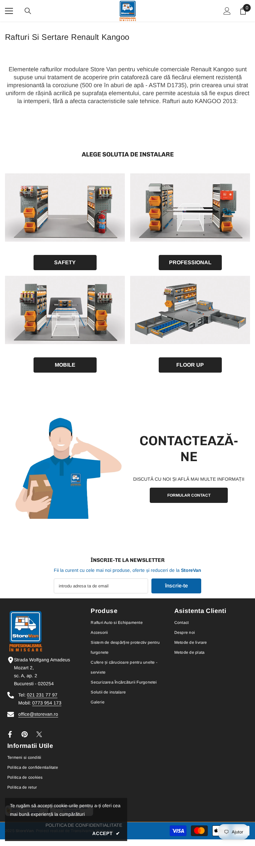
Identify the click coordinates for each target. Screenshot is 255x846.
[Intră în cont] (227, 11)
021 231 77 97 (42, 694)
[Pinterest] (25, 734)
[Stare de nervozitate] (39, 734)
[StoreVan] (65, 207)
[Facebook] (10, 734)
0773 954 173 (46, 702)
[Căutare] (28, 11)
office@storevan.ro (38, 714)
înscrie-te (176, 585)
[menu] (9, 11)
